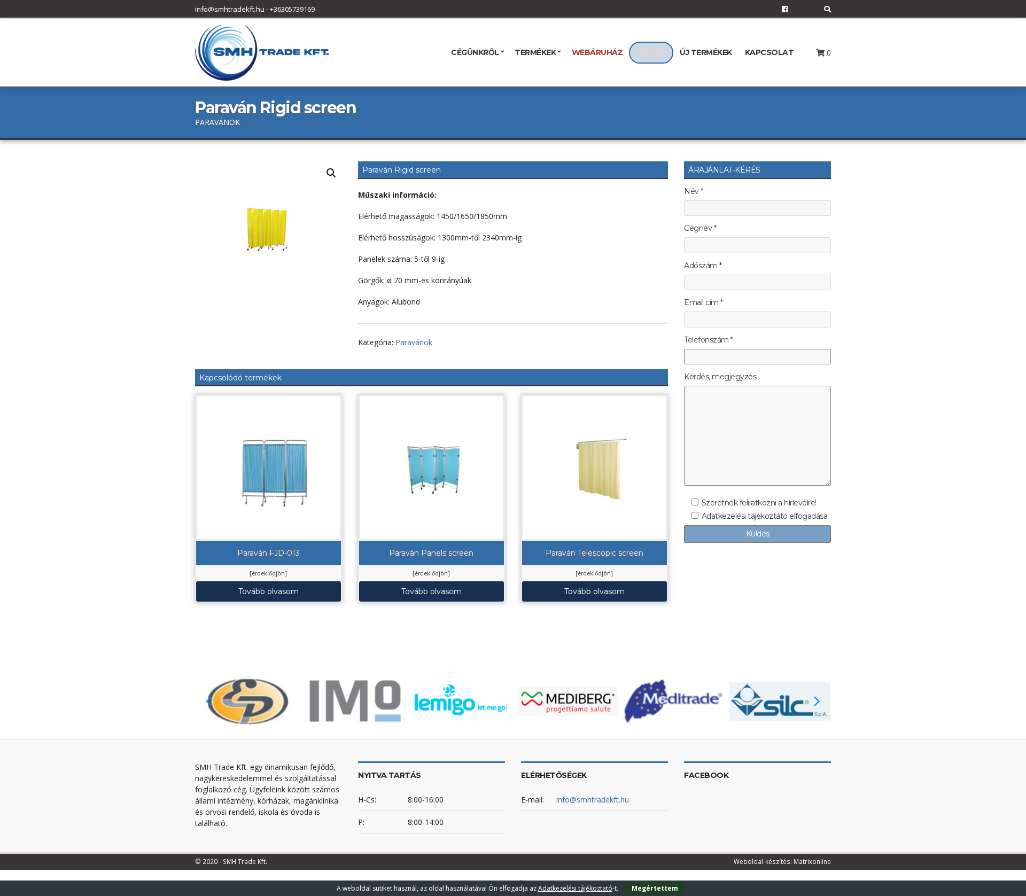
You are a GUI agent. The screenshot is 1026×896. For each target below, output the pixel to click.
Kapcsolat (769, 52)
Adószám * (703, 265)
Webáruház (597, 52)
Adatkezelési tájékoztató (575, 888)
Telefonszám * (708, 340)
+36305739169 (292, 9)
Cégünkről (475, 52)
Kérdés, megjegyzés (720, 376)
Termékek (535, 52)
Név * (693, 191)
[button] (331, 173)
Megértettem (655, 888)
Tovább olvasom (268, 591)
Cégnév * (700, 228)
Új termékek (706, 52)
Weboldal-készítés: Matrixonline (782, 861)
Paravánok (413, 342)
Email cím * (703, 302)
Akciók (651, 52)
